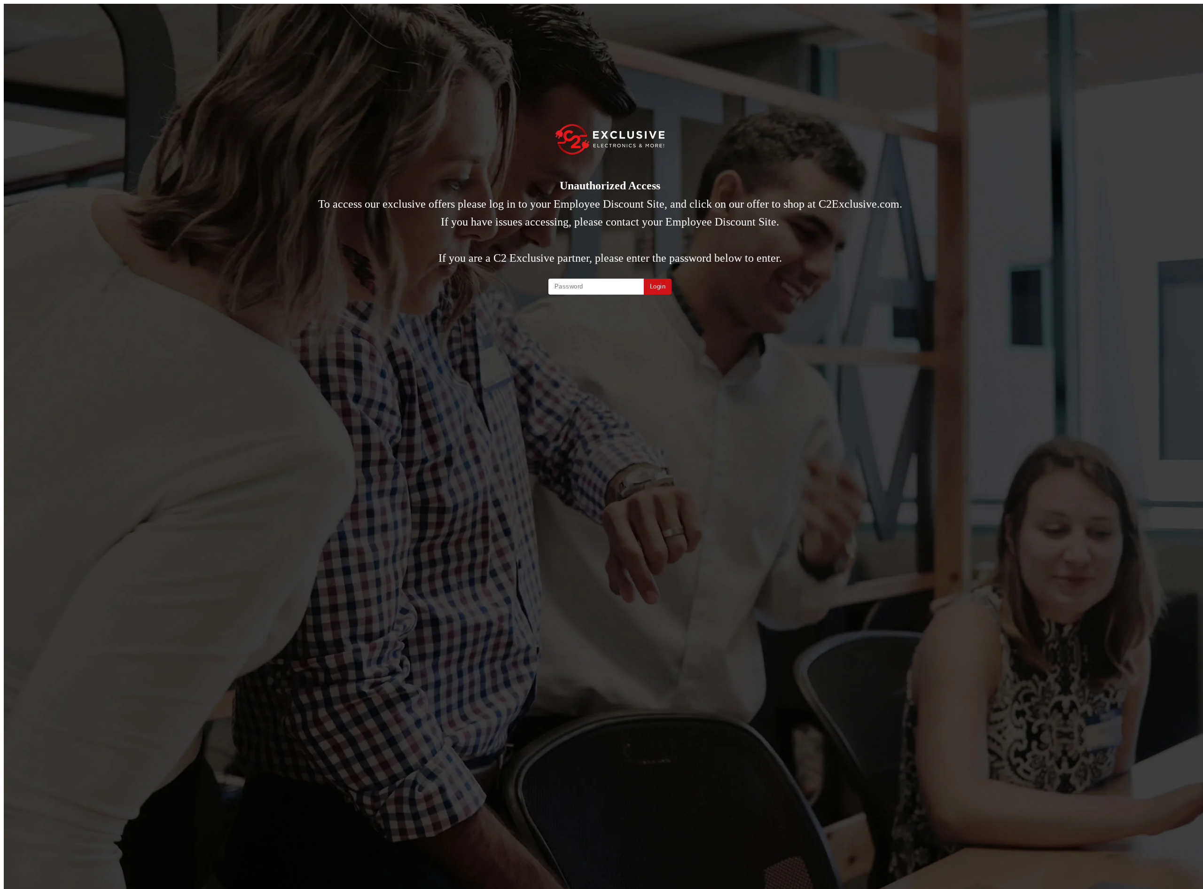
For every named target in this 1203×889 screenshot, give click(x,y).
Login (658, 286)
